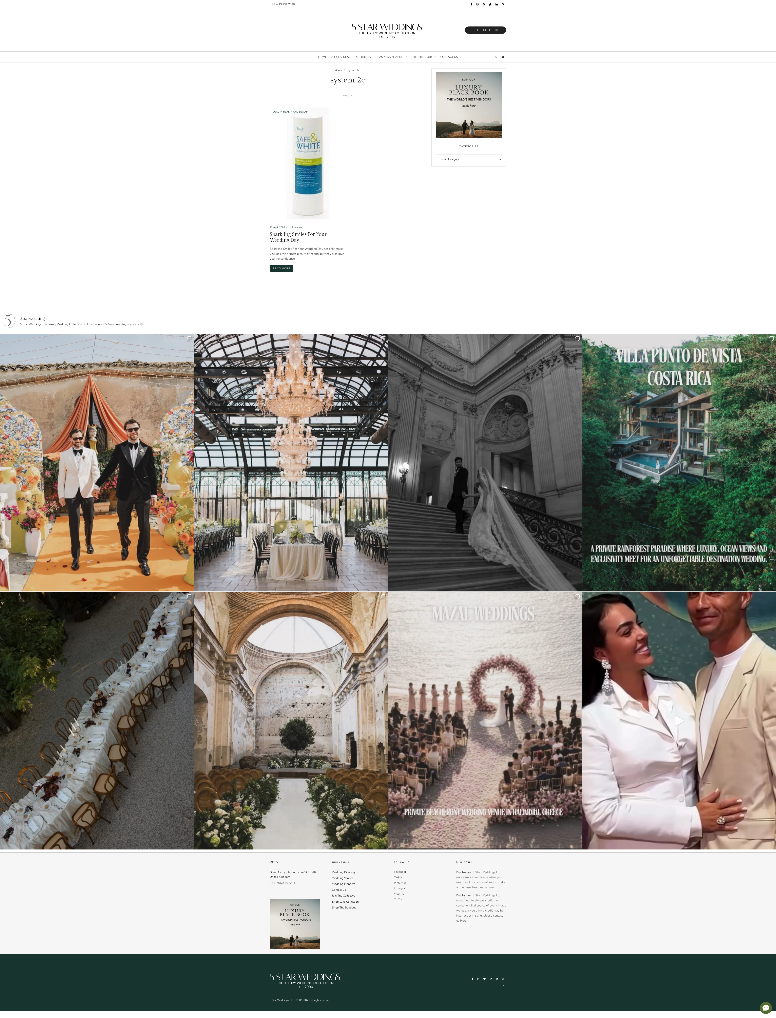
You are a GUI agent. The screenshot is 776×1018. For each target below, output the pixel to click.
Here (463, 921)
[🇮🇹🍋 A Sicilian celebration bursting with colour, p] (97, 462)
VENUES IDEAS (341, 57)
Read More (283, 268)
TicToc (398, 899)
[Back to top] (503, 985)
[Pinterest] (484, 4)
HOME (322, 57)
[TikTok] (490, 4)
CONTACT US (449, 57)
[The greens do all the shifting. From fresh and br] (291, 462)
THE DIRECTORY (421, 57)
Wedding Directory (343, 872)
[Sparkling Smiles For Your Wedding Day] (307, 163)
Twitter (399, 877)
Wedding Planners (343, 884)
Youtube (399, 894)
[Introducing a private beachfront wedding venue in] (485, 720)
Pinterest (400, 883)
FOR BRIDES (363, 57)
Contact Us (339, 890)
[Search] (503, 4)
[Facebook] (471, 4)
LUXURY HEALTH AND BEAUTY (291, 112)
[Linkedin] (496, 4)
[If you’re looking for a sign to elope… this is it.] (485, 462)
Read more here (483, 887)
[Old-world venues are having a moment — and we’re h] (291, 720)
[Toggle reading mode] (496, 57)
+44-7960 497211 (282, 883)
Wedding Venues (342, 878)
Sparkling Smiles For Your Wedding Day (298, 237)
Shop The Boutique (344, 907)
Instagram (400, 888)
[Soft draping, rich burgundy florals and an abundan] (97, 720)
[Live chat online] (766, 1008)
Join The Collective (343, 896)
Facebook (400, 872)
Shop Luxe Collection (345, 902)
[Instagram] (477, 4)
